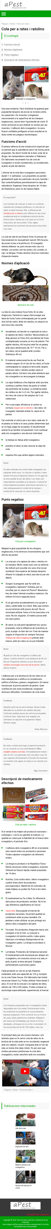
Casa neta (10, 911)
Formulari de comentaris (38, 1214)
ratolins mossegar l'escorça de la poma (21, 665)
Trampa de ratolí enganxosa (19, 638)
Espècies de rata (21, 1147)
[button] (4, 83)
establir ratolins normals (14, 752)
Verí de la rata (20, 1128)
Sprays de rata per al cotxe (23, 1186)
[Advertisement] (25, 44)
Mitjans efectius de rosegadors (22, 1166)
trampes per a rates (12, 213)
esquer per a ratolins (23, 408)
